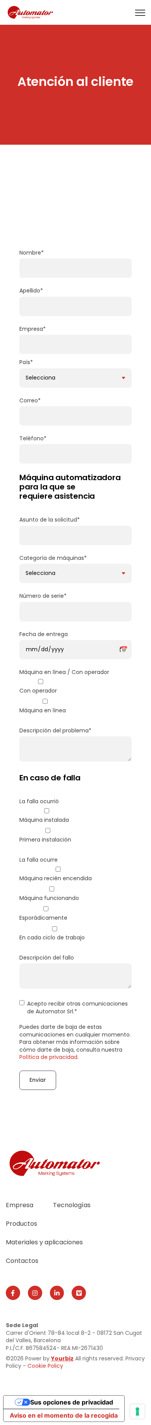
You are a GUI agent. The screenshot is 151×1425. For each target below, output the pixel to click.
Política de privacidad (48, 1057)
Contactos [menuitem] (22, 1260)
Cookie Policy (45, 1366)
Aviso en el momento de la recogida (64, 1415)
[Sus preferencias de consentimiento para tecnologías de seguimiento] (137, 1411)
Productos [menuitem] (21, 1223)
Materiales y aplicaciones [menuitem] (44, 1242)
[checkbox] (75, 697)
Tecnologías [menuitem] (72, 1205)
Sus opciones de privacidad (71, 1402)
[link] (31, 11)
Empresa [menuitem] (19, 1205)
